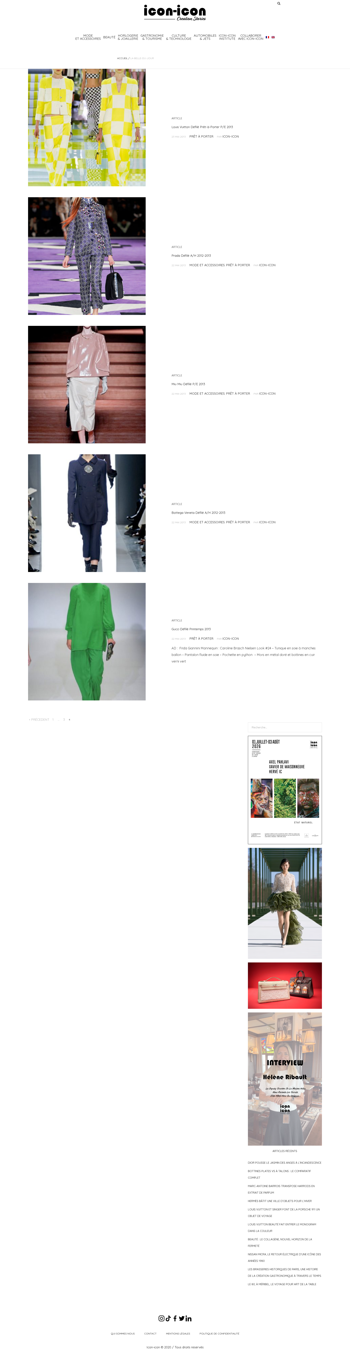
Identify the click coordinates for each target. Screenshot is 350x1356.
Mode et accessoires (207, 265)
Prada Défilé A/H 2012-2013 (191, 255)
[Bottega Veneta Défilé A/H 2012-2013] (86, 513)
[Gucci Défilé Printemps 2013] (86, 641)
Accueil (122, 58)
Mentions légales (178, 1333)
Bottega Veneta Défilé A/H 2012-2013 (198, 513)
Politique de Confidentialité (219, 1333)
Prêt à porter (201, 136)
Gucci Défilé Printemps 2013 (191, 629)
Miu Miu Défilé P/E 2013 (188, 384)
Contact (150, 1333)
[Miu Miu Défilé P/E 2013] (86, 384)
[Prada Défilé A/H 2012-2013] (86, 256)
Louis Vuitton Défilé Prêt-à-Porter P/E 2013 (202, 127)
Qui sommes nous (123, 1333)
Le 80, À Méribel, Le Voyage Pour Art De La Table (282, 1284)
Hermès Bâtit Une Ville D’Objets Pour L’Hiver (280, 1201)
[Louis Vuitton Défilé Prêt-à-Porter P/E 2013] (86, 127)
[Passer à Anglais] (273, 37)
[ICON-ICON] (175, 13)
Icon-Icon (230, 136)
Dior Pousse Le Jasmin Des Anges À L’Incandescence (284, 1162)
